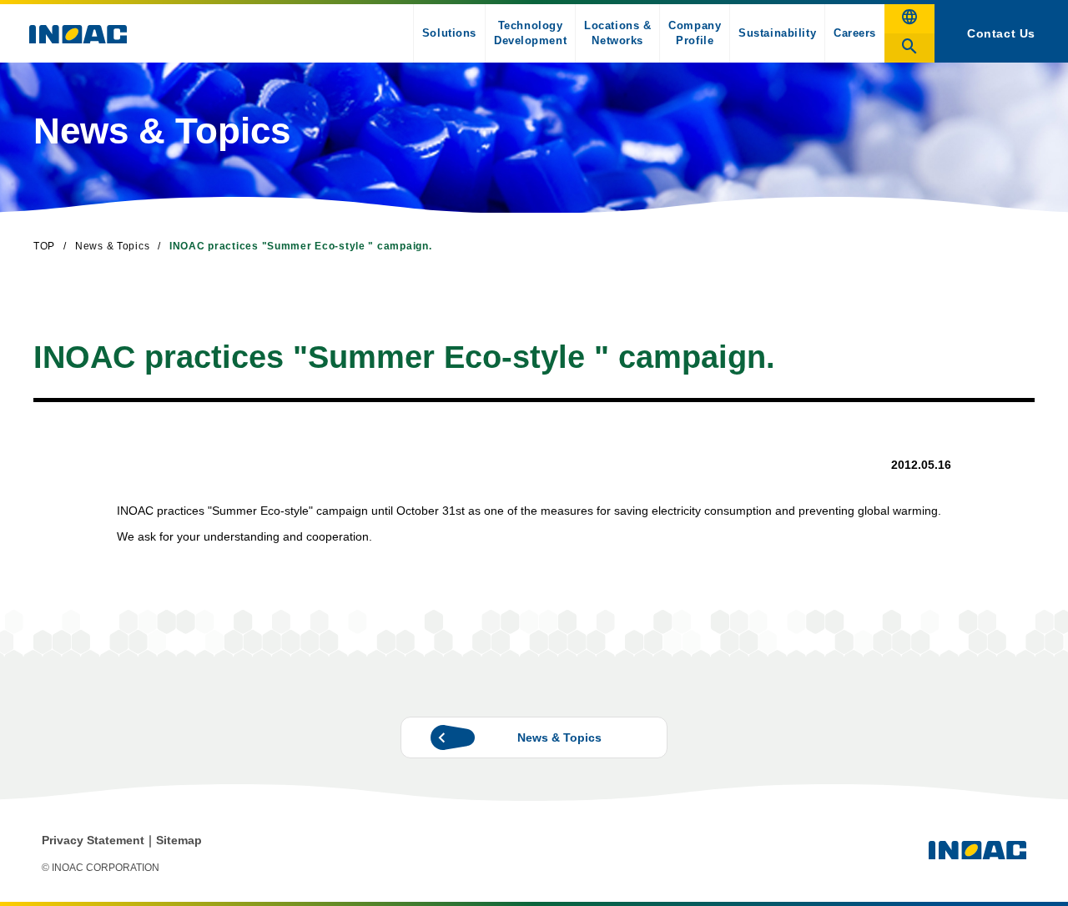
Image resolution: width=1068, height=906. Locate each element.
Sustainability (777, 33)
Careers (855, 33)
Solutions (449, 33)
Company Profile (694, 33)
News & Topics (112, 246)
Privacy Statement (93, 840)
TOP (44, 246)
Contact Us (1001, 33)
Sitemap (179, 840)
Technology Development (530, 33)
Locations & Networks (617, 33)
